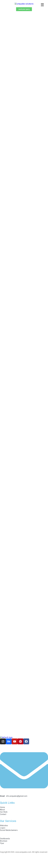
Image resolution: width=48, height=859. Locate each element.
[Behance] (9, 741)
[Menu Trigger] (42, 4)
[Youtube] (14, 741)
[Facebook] (26, 741)
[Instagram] (3, 741)
